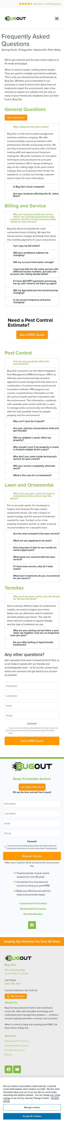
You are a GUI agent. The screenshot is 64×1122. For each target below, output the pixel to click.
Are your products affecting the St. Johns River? (36, 195)
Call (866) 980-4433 (32, 787)
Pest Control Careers (15, 1050)
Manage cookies (32, 1107)
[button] (56, 18)
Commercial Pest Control (33, 903)
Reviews (53, 4)
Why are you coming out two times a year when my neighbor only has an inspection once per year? (34, 633)
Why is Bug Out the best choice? (31, 127)
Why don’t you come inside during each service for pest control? (35, 458)
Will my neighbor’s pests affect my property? (32, 439)
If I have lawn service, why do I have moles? (33, 568)
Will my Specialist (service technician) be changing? (35, 292)
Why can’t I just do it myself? (28, 421)
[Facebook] (32, 925)
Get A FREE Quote (32, 741)
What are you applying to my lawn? (32, 540)
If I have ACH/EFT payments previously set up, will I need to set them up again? (35, 282)
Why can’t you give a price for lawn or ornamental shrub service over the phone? (32, 496)
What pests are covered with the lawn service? (34, 558)
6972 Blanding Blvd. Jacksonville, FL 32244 (16, 971)
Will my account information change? (33, 262)
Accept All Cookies (32, 1116)
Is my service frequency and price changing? (31, 301)
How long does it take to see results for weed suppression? (35, 549)
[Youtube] (17, 1069)
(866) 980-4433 (13, 983)
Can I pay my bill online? (26, 246)
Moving (8, 1054)
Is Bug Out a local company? (28, 186)
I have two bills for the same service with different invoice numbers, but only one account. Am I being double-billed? (34, 271)
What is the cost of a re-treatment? (32, 475)
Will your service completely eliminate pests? (34, 467)
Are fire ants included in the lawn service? (36, 533)
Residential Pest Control (33, 909)
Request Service (32, 856)
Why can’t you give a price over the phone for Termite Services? (36, 598)
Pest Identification (33, 914)
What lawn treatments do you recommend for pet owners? (36, 577)
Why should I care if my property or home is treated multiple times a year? (36, 448)
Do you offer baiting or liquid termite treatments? (33, 643)
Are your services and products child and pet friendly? (36, 429)
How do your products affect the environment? (31, 363)
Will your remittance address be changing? (30, 254)
